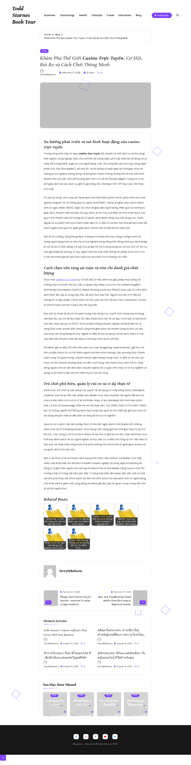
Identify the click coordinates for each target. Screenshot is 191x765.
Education (125, 15)
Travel (110, 15)
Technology (67, 15)
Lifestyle (97, 15)
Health (83, 15)
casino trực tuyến (66, 279)
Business (49, 15)
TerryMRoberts (48, 74)
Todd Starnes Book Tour (24, 15)
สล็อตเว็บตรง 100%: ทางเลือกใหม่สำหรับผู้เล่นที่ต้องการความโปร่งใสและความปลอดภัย (122, 635)
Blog (138, 15)
